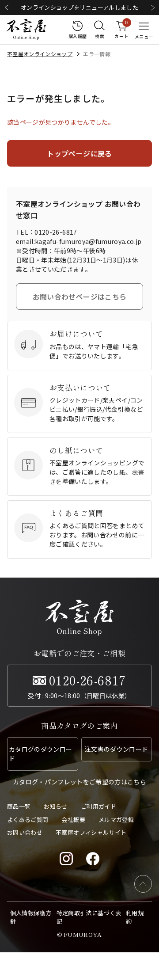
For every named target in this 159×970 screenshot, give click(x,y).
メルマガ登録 (116, 819)
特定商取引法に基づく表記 (89, 917)
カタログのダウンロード (40, 754)
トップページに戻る (79, 153)
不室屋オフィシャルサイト (91, 832)
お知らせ (55, 806)
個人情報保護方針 (30, 917)
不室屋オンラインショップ (39, 53)
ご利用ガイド (98, 806)
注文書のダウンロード (116, 749)
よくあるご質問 (27, 819)
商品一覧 (18, 806)
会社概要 (73, 819)
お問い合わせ (24, 832)
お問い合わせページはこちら (80, 296)
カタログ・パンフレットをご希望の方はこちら (79, 781)
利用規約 (135, 917)
